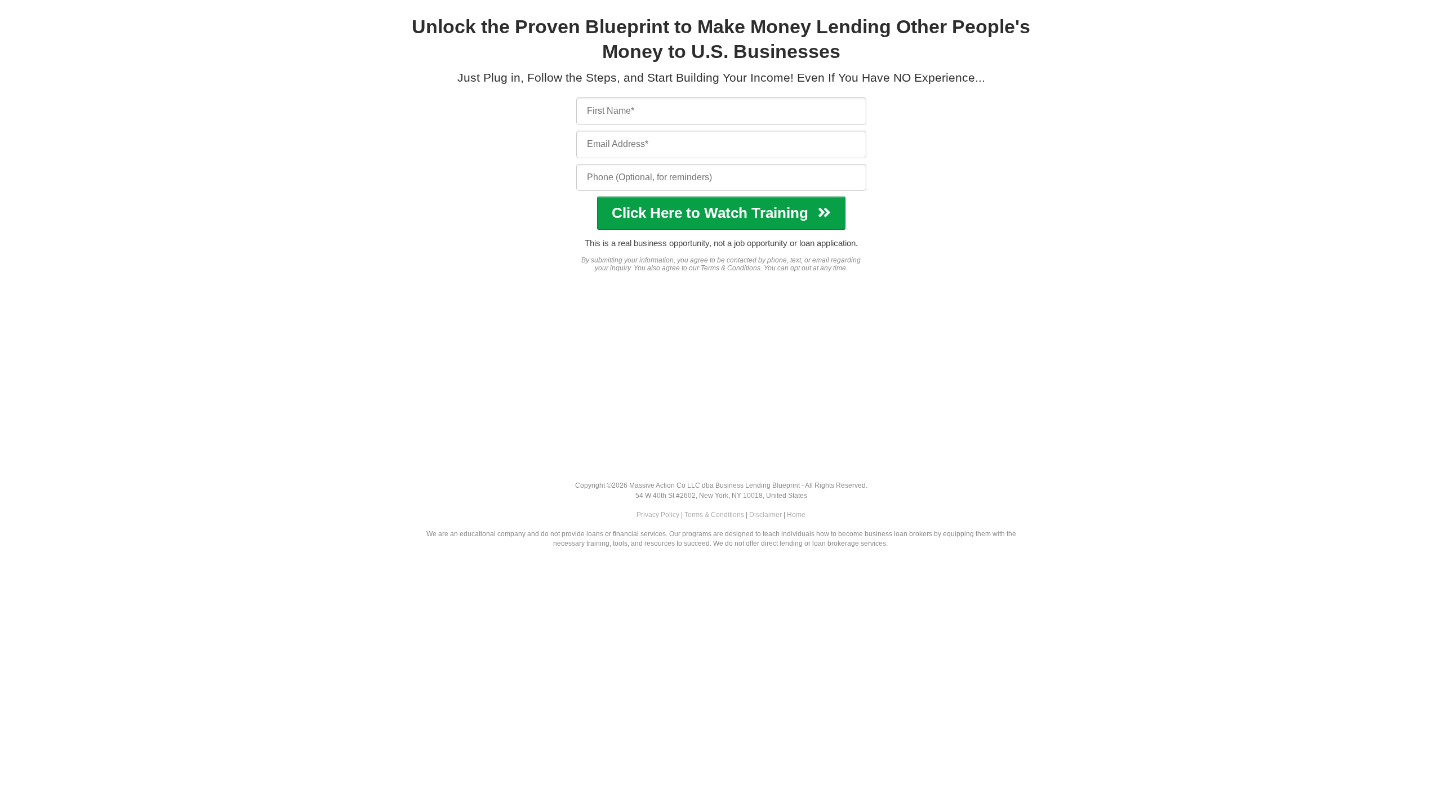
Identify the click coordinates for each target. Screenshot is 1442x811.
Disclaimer (765, 515)
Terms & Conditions (714, 515)
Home (796, 515)
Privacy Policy (658, 515)
